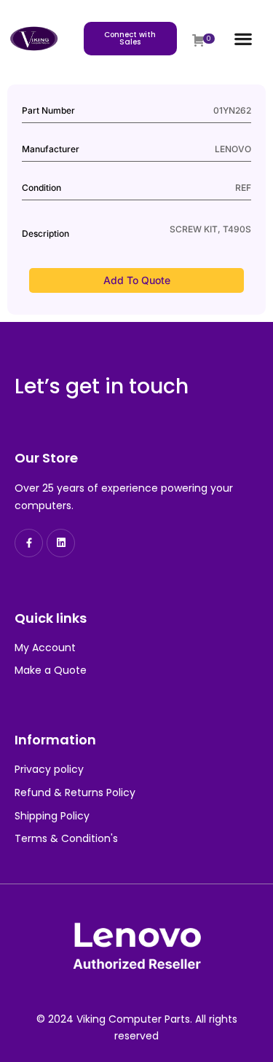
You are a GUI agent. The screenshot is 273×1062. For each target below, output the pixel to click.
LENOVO (233, 148)
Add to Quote (136, 280)
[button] (243, 39)
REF (243, 187)
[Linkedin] (61, 543)
